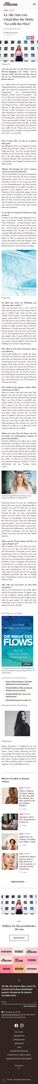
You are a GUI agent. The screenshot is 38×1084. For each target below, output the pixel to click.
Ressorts (19, 1066)
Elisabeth (12, 72)
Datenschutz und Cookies (19, 1055)
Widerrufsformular (19, 1051)
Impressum (19, 1043)
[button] (4, 1080)
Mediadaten (19, 1036)
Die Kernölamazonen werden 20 (18, 700)
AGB (19, 1047)
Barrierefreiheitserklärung (19, 1059)
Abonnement (19, 938)
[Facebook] (28, 38)
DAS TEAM (19, 1032)
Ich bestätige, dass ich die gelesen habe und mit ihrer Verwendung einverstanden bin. (18, 1014)
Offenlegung (19, 1040)
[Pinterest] (32, 38)
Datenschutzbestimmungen (11, 1014)
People (12, 10)
